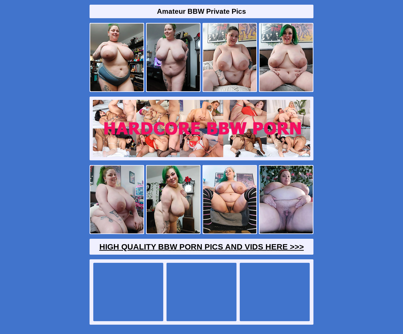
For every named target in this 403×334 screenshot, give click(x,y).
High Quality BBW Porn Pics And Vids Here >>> (201, 246)
